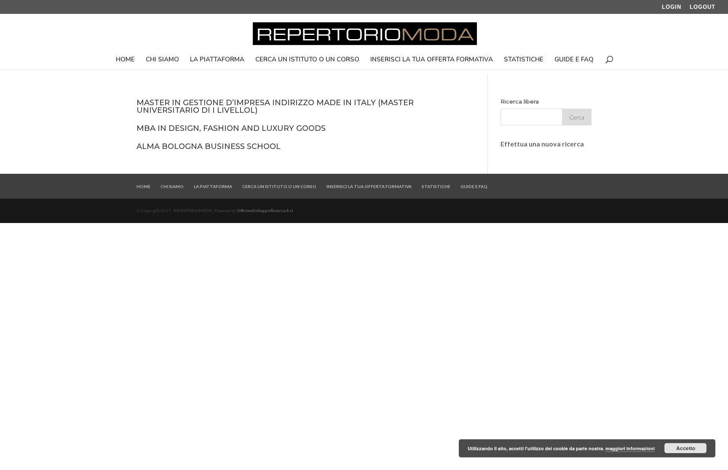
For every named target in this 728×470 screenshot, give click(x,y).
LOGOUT (702, 7)
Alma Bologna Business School (208, 146)
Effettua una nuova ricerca (542, 144)
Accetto (685, 448)
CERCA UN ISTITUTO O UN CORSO (307, 60)
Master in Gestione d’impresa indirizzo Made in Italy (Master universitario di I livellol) (275, 106)
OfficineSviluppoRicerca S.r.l (265, 210)
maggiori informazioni (630, 448)
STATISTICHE (523, 60)
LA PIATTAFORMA (217, 60)
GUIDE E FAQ (574, 60)
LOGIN (671, 7)
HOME (125, 60)
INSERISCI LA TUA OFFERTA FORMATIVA (431, 60)
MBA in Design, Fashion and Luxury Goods (231, 128)
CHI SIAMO (162, 60)
